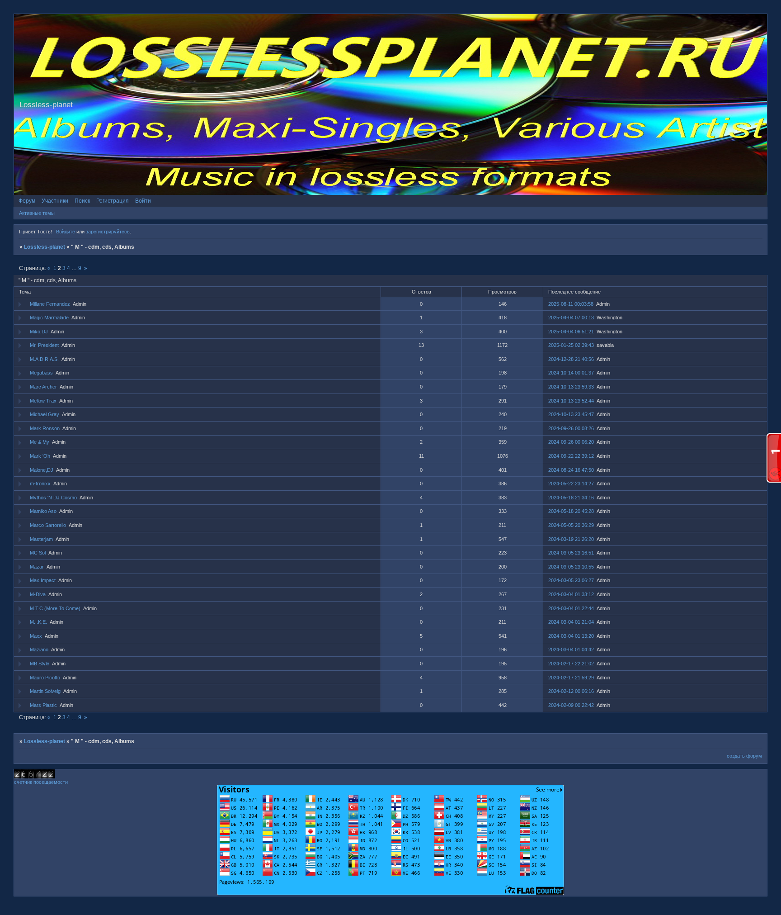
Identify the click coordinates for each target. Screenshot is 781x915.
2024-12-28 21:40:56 (571, 359)
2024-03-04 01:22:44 (571, 608)
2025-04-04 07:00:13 (571, 317)
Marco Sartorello (48, 525)
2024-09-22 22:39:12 (571, 456)
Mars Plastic (43, 705)
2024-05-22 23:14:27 (571, 483)
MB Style (39, 663)
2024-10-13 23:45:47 (571, 414)
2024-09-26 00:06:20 (571, 442)
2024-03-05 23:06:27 (571, 580)
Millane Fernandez (50, 304)
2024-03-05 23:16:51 (571, 552)
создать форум (744, 756)
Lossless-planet (44, 247)
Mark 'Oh (40, 456)
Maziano (39, 649)
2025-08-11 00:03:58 (570, 304)
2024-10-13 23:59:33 (571, 386)
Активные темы (37, 213)
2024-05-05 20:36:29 (571, 525)
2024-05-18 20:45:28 (571, 511)
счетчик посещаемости (41, 782)
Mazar (37, 566)
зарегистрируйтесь (108, 231)
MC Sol (38, 552)
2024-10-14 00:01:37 (571, 372)
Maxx (36, 636)
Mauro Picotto (45, 677)
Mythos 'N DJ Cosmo (53, 497)
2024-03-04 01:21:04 (571, 622)
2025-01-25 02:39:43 (571, 345)
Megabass (41, 372)
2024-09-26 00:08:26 (571, 428)
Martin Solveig (45, 691)
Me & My (39, 442)
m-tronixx (40, 483)
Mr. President (44, 345)
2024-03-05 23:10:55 (571, 566)
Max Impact (43, 580)
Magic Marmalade (49, 317)
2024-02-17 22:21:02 (571, 663)
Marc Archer (43, 386)
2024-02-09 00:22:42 (571, 705)
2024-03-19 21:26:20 (571, 539)
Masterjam (41, 539)
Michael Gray (44, 414)
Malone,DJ (41, 470)
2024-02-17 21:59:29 (571, 677)
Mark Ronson (45, 428)
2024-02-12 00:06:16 (571, 691)
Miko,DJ (39, 331)
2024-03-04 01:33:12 (571, 594)
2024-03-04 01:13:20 (571, 636)
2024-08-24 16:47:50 (571, 470)
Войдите (65, 231)
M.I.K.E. (38, 622)
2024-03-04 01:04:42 (571, 649)
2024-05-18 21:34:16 (571, 497)
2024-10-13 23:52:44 (571, 400)
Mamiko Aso (43, 511)
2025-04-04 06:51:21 (571, 331)
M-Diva (38, 594)
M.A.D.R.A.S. (44, 359)
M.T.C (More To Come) (55, 608)
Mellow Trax (43, 400)
